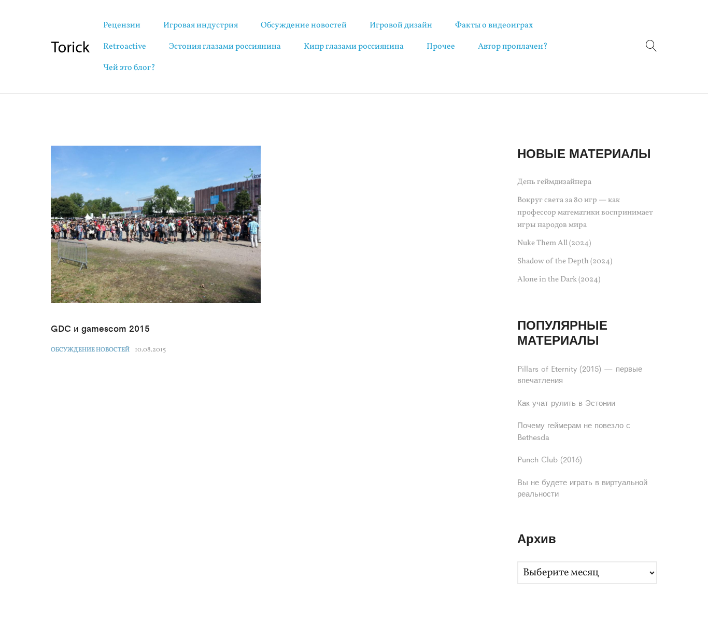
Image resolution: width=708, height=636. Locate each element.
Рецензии (121, 25)
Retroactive (124, 46)
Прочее (441, 46)
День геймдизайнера (554, 182)
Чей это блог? (129, 68)
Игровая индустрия (200, 25)
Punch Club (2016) (549, 459)
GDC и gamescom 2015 (100, 328)
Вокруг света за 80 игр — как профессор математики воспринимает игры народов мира (585, 213)
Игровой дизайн (401, 25)
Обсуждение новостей (304, 25)
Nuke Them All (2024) (554, 243)
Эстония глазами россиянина (225, 46)
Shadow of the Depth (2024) (564, 261)
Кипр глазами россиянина (354, 46)
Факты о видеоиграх (494, 25)
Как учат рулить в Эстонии (566, 402)
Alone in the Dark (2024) (558, 279)
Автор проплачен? (513, 46)
